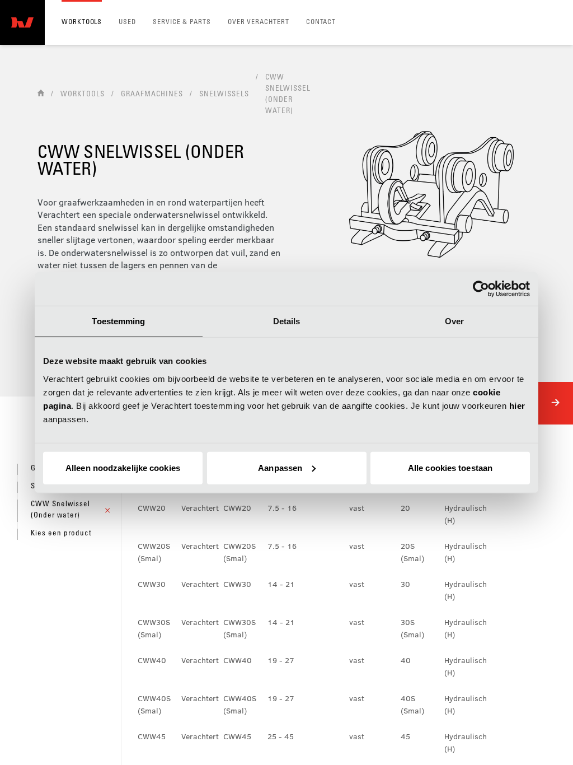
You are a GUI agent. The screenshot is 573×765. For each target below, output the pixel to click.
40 (406, 660)
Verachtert (200, 507)
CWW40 (152, 660)
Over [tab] (454, 321)
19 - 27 (280, 660)
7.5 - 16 (282, 507)
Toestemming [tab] (118, 321)
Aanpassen (280, 467)
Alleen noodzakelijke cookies (122, 467)
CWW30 (152, 584)
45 (405, 736)
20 (405, 507)
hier (517, 405)
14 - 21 (281, 584)
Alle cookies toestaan (450, 467)
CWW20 (152, 507)
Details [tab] (286, 321)
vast (356, 507)
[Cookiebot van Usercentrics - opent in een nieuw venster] (481, 289)
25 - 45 (280, 736)
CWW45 (152, 736)
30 (405, 584)
